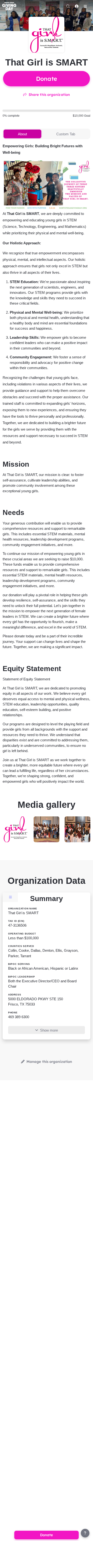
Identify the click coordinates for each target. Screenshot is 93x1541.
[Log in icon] (76, 6)
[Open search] (68, 6)
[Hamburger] (85, 6)
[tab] (22, 134)
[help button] (85, 1533)
